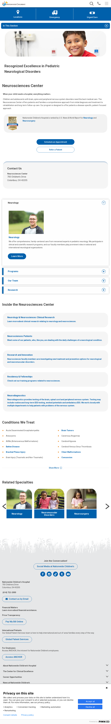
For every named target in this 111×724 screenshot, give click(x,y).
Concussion (66, 457)
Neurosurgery (29, 121)
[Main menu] (106, 3)
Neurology (88, 118)
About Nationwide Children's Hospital (19, 666)
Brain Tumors (67, 430)
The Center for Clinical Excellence (18, 671)
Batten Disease (12, 447)
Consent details (10, 715)
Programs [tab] (13, 271)
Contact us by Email (18, 599)
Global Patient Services (17, 639)
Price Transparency (11, 615)
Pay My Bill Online (14, 621)
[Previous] (4, 506)
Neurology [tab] (13, 203)
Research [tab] (13, 290)
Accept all (90, 701)
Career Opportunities (12, 677)
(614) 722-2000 (9, 592)
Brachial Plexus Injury (15, 452)
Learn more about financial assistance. (19, 610)
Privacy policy (27, 715)
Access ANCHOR (14, 657)
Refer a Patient (55, 150)
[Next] (107, 506)
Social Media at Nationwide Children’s (55, 566)
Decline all (90, 707)
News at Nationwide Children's (16, 683)
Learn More (17, 256)
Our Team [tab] (13, 280)
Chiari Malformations (71, 452)
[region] (55, 506)
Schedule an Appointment (55, 142)
